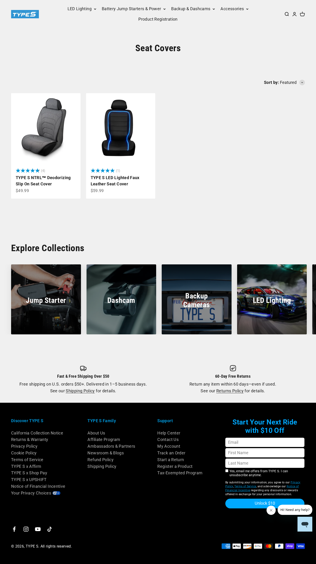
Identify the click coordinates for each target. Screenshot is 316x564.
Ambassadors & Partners (111, 446)
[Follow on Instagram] (26, 529)
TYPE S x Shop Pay (29, 472)
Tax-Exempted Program (179, 472)
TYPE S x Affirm (26, 466)
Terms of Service (27, 459)
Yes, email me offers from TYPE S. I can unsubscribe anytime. (258, 473)
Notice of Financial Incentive (38, 486)
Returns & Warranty (29, 439)
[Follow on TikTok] (49, 529)
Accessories (232, 8)
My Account (168, 446)
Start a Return (170, 459)
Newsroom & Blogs (105, 452)
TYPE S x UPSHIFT (29, 479)
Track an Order (171, 452)
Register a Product (174, 466)
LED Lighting (80, 8)
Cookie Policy (24, 452)
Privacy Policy (24, 446)
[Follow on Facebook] (14, 529)
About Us (96, 433)
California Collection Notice (37, 433)
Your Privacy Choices (31, 493)
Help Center (168, 433)
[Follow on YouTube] (38, 529)
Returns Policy (230, 390)
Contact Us (168, 439)
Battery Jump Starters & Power (131, 8)
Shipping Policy (80, 390)
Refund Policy (100, 459)
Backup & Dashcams (190, 8)
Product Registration (157, 19)
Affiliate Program (103, 439)
